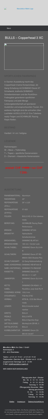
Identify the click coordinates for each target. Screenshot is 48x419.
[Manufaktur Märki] (24, 10)
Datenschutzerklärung (36, 401)
